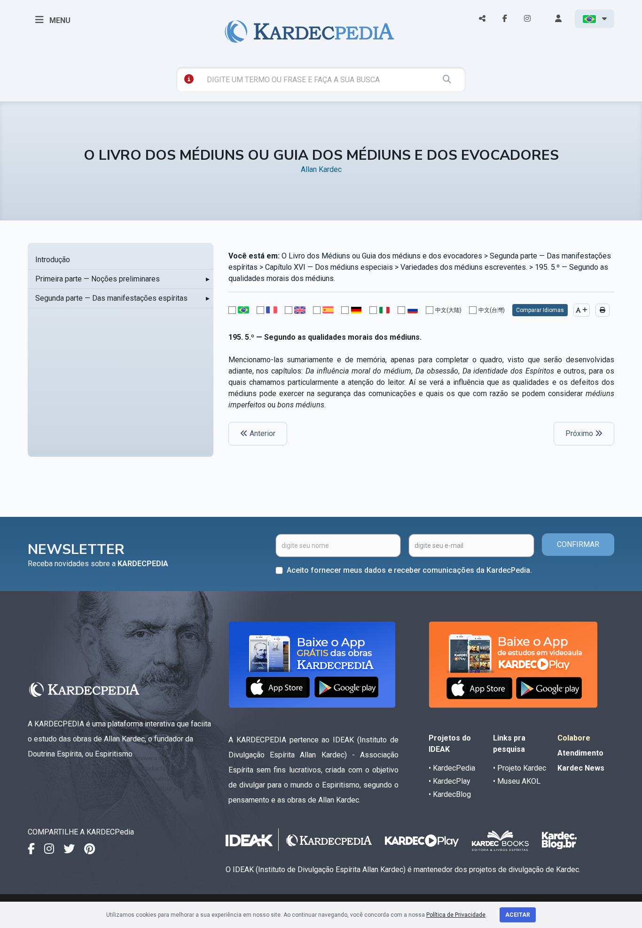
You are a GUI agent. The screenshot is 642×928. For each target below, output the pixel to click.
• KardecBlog (450, 794)
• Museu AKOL (516, 781)
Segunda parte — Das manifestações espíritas (111, 298)
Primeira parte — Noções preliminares (97, 278)
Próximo (580, 433)
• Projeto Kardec (519, 768)
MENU (58, 20)
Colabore (573, 737)
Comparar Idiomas (540, 310)
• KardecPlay (449, 781)
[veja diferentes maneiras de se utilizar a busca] (189, 79)
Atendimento (580, 753)
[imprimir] (602, 310)
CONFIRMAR (578, 544)
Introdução (52, 259)
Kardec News (580, 768)
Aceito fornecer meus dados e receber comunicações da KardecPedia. (409, 570)
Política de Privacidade (455, 915)
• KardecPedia (452, 768)
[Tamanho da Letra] (581, 310)
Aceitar (517, 915)
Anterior (261, 433)
